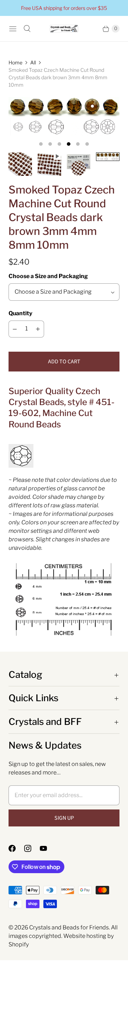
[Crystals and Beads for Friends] (64, 29)
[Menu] (13, 28)
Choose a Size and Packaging (48, 276)
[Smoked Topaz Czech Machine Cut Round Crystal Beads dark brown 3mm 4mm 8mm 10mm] (64, 116)
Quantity (20, 313)
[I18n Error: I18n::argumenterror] (20, 164)
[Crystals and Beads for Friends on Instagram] (32, 848)
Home (15, 62)
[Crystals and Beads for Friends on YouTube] (47, 848)
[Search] (27, 28)
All (33, 62)
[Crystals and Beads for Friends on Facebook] (16, 848)
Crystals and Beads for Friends (69, 927)
